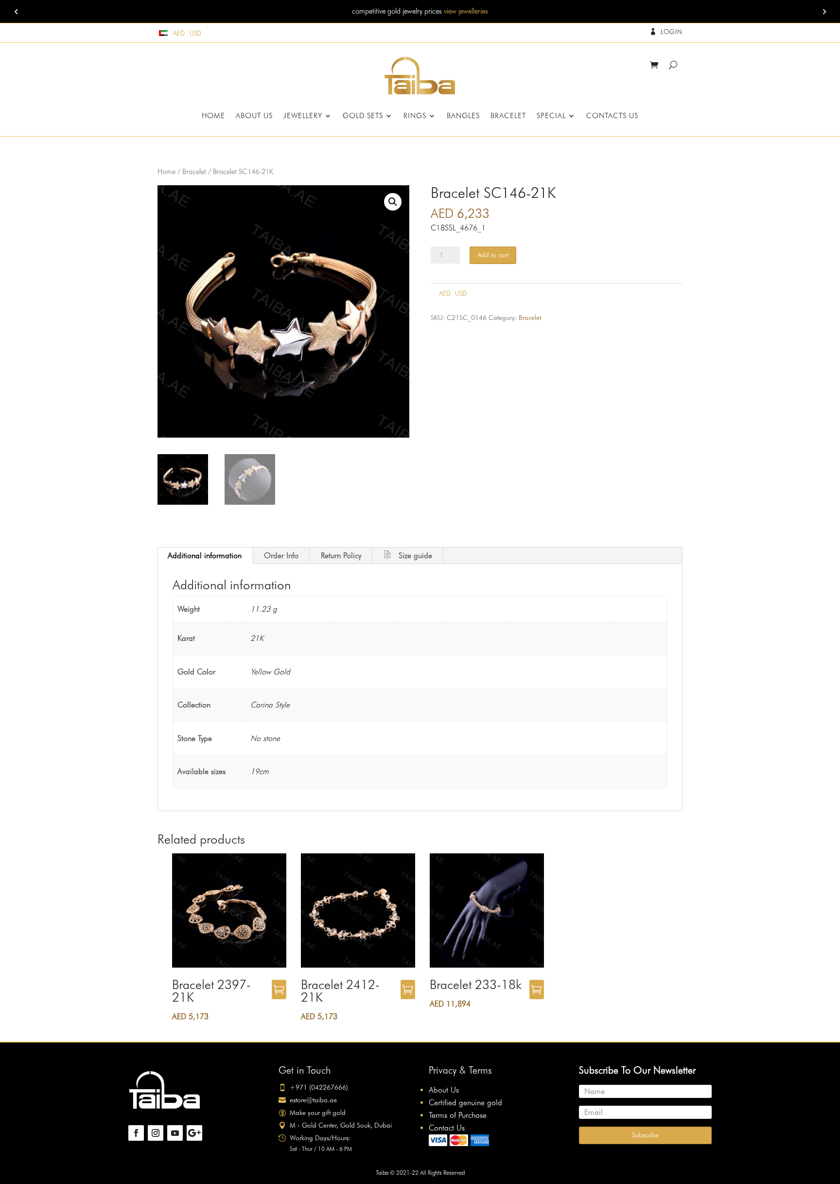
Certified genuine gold (465, 1102)
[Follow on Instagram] (155, 1133)
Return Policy (341, 555)
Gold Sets (363, 116)
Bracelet (508, 116)
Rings (414, 116)
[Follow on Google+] (194, 1133)
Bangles (463, 116)
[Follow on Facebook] (136, 1133)
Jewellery (302, 116)
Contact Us (447, 1127)
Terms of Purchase (458, 1115)
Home (213, 116)
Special (551, 116)
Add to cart (492, 255)
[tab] (205, 556)
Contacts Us (612, 116)
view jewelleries (466, 11)
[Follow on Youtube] (175, 1133)
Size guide (415, 555)
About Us (254, 116)
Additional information (205, 555)
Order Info (281, 555)
